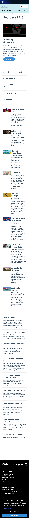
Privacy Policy (7, 508)
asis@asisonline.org (8, 489)
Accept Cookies (14, 515)
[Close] (27, 497)
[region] (14, 506)
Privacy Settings (14, 511)
